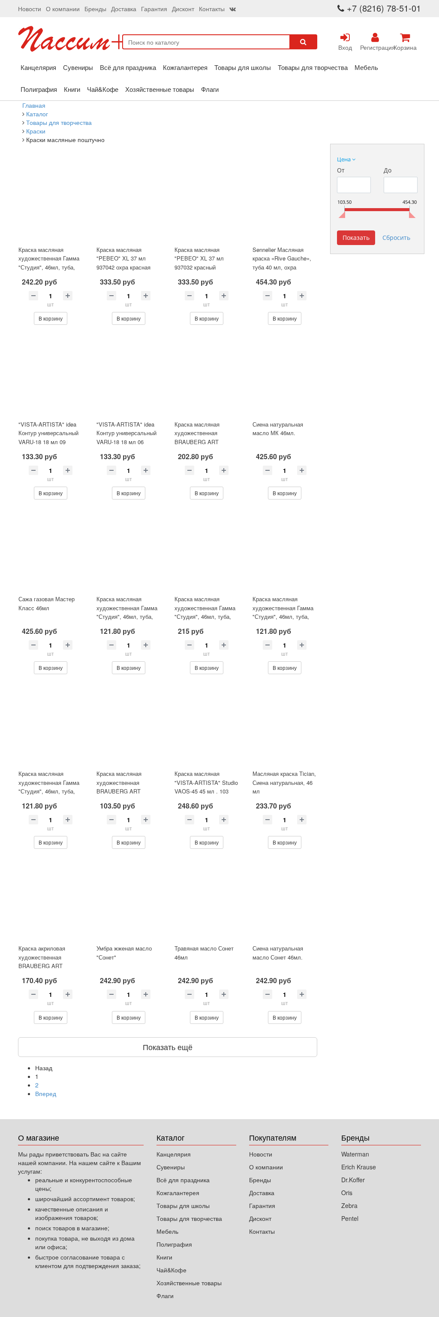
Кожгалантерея (185, 67)
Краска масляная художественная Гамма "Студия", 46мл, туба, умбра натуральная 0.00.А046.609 (126, 616)
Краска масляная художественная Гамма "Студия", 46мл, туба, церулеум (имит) (204, 612)
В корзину (51, 318)
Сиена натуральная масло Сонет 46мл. (278, 952)
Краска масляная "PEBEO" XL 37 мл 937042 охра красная (123, 258)
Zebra (349, 1205)
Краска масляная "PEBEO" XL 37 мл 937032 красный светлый (199, 262)
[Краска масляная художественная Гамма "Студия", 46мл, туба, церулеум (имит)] (206, 550)
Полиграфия (39, 89)
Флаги (210, 89)
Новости (29, 8)
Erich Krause (358, 1167)
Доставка (123, 8)
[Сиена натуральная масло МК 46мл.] (285, 376)
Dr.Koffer (353, 1179)
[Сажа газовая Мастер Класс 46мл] (50, 550)
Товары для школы (242, 67)
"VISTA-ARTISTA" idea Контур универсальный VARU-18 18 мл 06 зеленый (126, 437)
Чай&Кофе (102, 89)
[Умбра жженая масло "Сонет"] (128, 900)
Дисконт (183, 8)
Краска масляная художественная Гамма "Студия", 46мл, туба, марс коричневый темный (48, 267)
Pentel (349, 1218)
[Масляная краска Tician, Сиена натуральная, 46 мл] (285, 725)
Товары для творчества (313, 67)
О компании (63, 8)
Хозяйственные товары (159, 89)
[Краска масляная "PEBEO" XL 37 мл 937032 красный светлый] (206, 201)
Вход (345, 47)
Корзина (405, 47)
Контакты (212, 8)
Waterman (355, 1154)
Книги (72, 89)
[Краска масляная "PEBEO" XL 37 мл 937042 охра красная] (128, 201)
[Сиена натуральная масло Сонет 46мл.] (285, 900)
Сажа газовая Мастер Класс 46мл (46, 603)
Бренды (95, 8)
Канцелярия (38, 67)
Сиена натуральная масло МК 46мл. (278, 428)
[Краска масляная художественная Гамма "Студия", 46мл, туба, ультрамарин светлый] (50, 725)
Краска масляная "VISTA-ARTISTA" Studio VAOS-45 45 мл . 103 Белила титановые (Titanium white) (206, 791)
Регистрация (375, 47)
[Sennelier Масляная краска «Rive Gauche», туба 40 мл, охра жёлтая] (285, 201)
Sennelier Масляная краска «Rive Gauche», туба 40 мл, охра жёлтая (282, 262)
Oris (346, 1192)
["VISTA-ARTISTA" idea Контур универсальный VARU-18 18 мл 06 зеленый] (128, 376)
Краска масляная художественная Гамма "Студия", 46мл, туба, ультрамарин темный (283, 612)
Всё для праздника (128, 67)
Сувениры (78, 67)
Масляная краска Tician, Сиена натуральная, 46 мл (284, 782)
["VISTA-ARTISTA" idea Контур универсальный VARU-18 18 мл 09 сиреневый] (50, 376)
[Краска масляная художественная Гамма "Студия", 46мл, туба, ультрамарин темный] (285, 550)
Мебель (366, 67)
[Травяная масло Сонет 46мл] (206, 900)
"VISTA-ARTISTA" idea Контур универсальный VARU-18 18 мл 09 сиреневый (48, 437)
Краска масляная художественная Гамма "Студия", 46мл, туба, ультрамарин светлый (48, 786)
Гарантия (154, 8)
